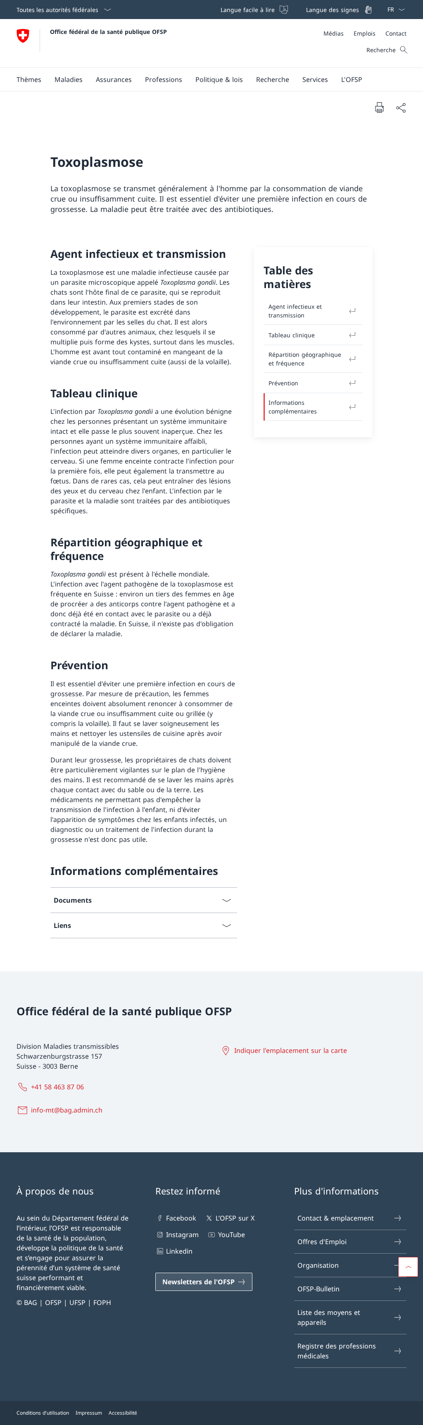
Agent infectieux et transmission (295, 311)
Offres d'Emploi (322, 1241)
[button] (29, 79)
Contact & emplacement (335, 1218)
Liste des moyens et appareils (328, 1317)
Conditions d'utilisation (43, 1412)
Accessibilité (123, 1412)
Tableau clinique (292, 335)
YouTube (231, 1234)
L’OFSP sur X (235, 1218)
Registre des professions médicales (336, 1350)
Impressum (89, 1412)
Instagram (182, 1234)
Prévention (283, 383)
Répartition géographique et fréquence (305, 359)
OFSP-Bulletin (318, 1288)
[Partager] (400, 107)
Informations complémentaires (293, 407)
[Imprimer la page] (379, 107)
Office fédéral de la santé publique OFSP (108, 32)
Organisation (318, 1265)
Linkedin (179, 1251)
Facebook (181, 1218)
